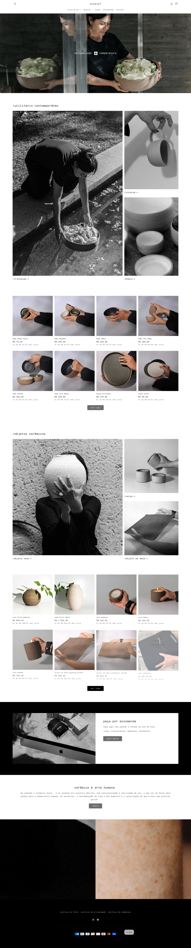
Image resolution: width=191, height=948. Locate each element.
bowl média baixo (20, 339)
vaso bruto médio (62, 617)
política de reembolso (119, 912)
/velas (128, 496)
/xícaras (130, 192)
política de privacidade (93, 912)
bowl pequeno (60, 339)
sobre (96, 806)
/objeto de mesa (134, 558)
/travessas (20, 279)
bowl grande (18, 394)
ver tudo (95, 408)
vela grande (18, 672)
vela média (143, 617)
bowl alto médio (61, 394)
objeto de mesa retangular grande (111, 672)
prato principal (103, 394)
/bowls (128, 279)
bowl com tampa (145, 339)
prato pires (143, 394)
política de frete (69, 912)
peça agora (113, 738)
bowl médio (101, 339)
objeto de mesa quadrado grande (68, 672)
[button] (15, 3)
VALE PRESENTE (144, 672)
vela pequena (102, 617)
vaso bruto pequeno (21, 617)
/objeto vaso (21, 558)
